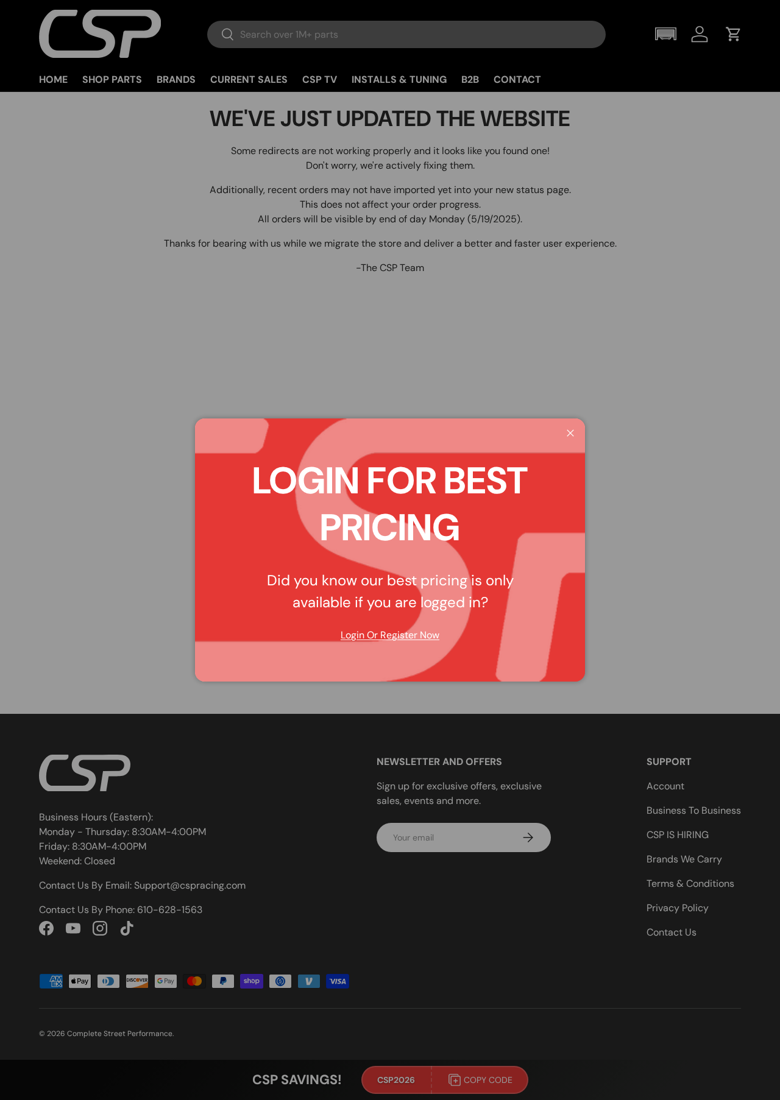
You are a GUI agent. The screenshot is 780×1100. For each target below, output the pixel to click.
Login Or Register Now (390, 635)
